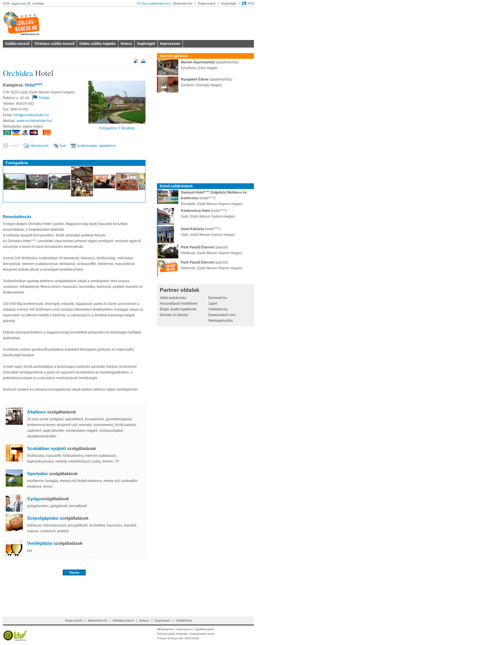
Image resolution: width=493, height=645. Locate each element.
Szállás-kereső (17, 44)
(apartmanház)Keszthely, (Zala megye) (210, 65)
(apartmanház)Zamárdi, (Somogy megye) (206, 82)
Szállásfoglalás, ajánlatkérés (96, 145)
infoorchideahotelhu (31, 115)
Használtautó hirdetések (178, 304)
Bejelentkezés (183, 3)
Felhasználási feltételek (172, 633)
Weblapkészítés (220, 321)
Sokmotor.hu (218, 309)
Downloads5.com (221, 315)
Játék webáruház (173, 298)
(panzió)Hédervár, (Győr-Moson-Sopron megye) (211, 250)
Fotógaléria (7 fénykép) (117, 128)
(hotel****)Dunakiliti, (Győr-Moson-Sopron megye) (214, 198)
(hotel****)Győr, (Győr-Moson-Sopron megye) (208, 213)
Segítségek (229, 3)
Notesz (126, 44)
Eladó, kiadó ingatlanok (178, 309)
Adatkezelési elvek (202, 633)
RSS (251, 3)
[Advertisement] (74, 594)
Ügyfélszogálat (204, 629)
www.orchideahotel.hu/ (34, 121)
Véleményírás (39, 145)
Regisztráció (206, 3)
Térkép (44, 98)
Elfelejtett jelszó (123, 620)
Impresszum (170, 44)
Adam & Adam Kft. (171, 638)
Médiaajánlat (165, 629)
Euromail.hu (217, 298)
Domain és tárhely (174, 315)
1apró (212, 304)
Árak (63, 145)
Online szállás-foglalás (97, 44)
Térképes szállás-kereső (54, 44)
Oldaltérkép (184, 620)
